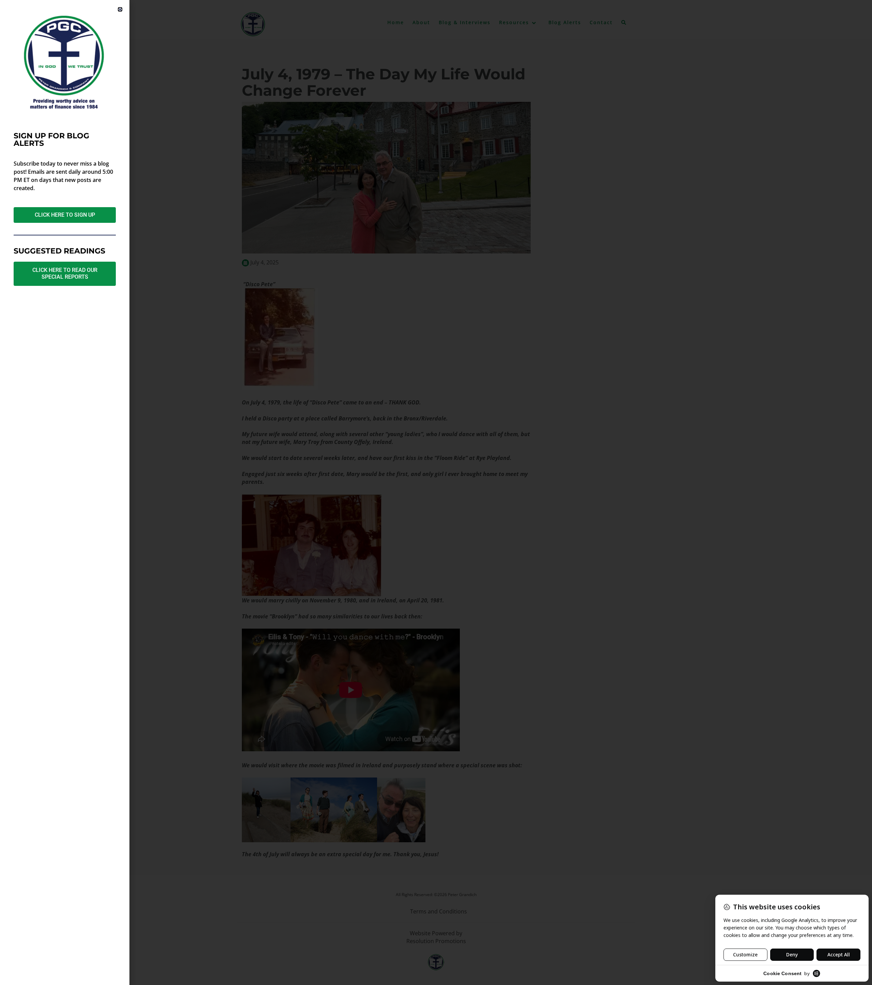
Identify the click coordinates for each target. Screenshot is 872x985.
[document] (436, 492)
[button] (120, 9)
